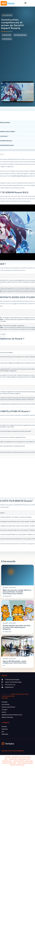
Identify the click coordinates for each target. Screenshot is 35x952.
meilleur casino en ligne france (20, 694)
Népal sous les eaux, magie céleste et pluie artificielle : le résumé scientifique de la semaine (17, 592)
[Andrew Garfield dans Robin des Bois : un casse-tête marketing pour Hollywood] (17, 610)
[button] (25, 3)
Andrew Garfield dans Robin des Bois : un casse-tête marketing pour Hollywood (17, 627)
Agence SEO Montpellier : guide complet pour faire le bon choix (15, 662)
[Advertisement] (17, 61)
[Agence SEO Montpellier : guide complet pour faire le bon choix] (17, 646)
